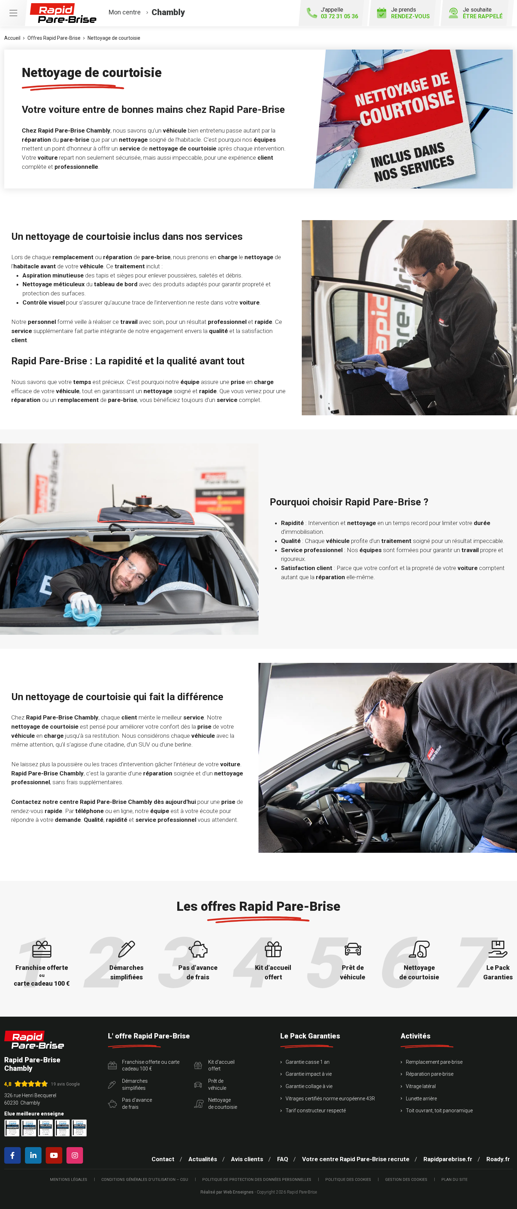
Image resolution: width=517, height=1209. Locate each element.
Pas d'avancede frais (137, 1103)
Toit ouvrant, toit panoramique (439, 1110)
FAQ (282, 1159)
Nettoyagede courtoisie (222, 1103)
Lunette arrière (421, 1098)
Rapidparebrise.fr (447, 1159)
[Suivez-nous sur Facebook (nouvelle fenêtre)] (14, 1155)
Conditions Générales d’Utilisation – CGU (144, 1179)
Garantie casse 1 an (308, 1062)
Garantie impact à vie (309, 1074)
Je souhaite (483, 13)
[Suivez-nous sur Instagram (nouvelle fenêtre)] (76, 1155)
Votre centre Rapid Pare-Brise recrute (355, 1159)
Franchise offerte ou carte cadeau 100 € (150, 1065)
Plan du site (454, 1179)
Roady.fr (498, 1159)
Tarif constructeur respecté (316, 1110)
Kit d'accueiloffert (221, 1065)
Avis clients (247, 1159)
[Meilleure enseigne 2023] (79, 1128)
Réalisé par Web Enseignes (227, 1192)
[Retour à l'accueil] (34, 1040)
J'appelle (339, 13)
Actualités (203, 1159)
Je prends (410, 13)
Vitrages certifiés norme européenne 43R (330, 1098)
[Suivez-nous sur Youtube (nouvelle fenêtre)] (55, 1155)
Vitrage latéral (421, 1086)
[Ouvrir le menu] (13, 13)
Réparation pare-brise (429, 1074)
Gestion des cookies (406, 1179)
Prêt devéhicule (217, 1084)
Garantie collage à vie (309, 1086)
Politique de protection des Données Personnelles (256, 1179)
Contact (163, 1159)
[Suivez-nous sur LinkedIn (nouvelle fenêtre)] (34, 1155)
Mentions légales (68, 1179)
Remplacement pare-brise (434, 1062)
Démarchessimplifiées (135, 1084)
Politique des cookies (348, 1179)
